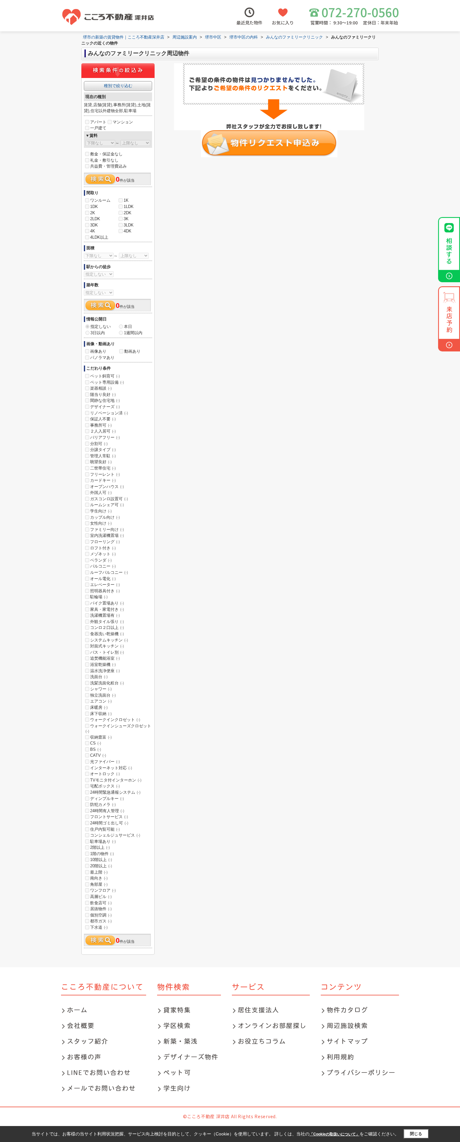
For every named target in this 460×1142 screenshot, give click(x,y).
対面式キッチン (107, 646)
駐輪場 (99, 596)
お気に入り (283, 22)
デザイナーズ (105, 406)
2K (92, 212)
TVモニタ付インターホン (115, 780)
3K (126, 218)
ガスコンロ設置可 (109, 498)
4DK (127, 231)
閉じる (416, 1133)
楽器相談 (101, 388)
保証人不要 (103, 419)
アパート (98, 122)
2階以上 (100, 847)
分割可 (99, 443)
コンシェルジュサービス (115, 835)
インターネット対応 (111, 768)
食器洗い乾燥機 (107, 633)
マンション (123, 122)
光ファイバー (105, 761)
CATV (98, 755)
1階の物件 (102, 853)
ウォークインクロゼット (115, 719)
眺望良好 (101, 461)
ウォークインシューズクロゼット (118, 729)
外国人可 (101, 492)
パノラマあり (102, 357)
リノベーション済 (109, 413)
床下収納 (101, 713)
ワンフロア (103, 890)
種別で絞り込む (118, 85)
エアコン (101, 701)
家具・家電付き (107, 609)
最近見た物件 (249, 22)
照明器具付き (105, 591)
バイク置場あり (107, 603)
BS (95, 749)
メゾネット (103, 554)
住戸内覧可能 (105, 829)
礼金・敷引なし (104, 160)
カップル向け (105, 517)
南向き (99, 878)
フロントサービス (109, 816)
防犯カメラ (103, 804)
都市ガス (101, 921)
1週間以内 (133, 332)
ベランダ (101, 560)
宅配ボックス (105, 786)
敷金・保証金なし (106, 154)
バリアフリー (105, 437)
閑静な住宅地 (105, 400)
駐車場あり (103, 841)
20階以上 (101, 866)
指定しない (100, 326)
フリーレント (105, 474)
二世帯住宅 (103, 468)
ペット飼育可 (105, 376)
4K (92, 231)
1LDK (129, 206)
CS (95, 743)
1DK (94, 206)
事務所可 (101, 425)
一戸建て (98, 128)
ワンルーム (100, 200)
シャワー (101, 689)
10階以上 (101, 859)
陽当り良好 (103, 394)
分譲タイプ (103, 449)
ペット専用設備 (107, 382)
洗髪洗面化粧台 (107, 683)
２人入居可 (103, 431)
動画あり (132, 351)
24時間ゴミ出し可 (109, 823)
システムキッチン (109, 640)
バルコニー (103, 566)
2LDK (95, 218)
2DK (127, 212)
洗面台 (99, 676)
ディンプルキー (107, 798)
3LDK (129, 225)
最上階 (99, 872)
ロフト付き (103, 548)
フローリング (105, 541)
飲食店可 (101, 903)
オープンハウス (107, 486)
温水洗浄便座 (105, 670)
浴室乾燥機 (103, 664)
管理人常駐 (103, 456)
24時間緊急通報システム (115, 792)
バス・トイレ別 (107, 652)
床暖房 (99, 707)
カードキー (103, 480)
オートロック (105, 773)
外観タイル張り (107, 621)
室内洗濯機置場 (107, 535)
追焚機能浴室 (105, 658)
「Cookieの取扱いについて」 (334, 1134)
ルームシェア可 (107, 504)
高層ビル (101, 896)
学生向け (101, 511)
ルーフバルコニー (109, 572)
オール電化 (103, 578)
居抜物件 (101, 908)
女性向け (101, 523)
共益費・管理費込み (108, 166)
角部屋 (99, 884)
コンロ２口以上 (107, 627)
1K (126, 200)
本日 (128, 326)
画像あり (98, 351)
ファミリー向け (107, 529)
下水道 (99, 927)
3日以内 (97, 332)
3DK (94, 225)
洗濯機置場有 (105, 615)
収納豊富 (101, 737)
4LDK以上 (99, 237)
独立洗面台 (103, 695)
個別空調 (101, 915)
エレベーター (105, 584)
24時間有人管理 (107, 810)
